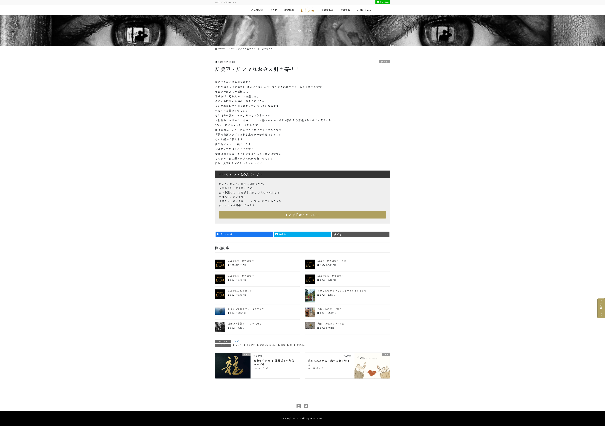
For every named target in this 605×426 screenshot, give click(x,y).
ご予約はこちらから (303, 215)
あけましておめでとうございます (246, 308)
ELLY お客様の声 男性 (331, 260)
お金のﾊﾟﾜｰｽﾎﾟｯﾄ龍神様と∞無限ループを (274, 362)
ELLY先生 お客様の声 (241, 260)
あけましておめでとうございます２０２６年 (341, 290)
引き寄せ (251, 345)
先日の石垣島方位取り (329, 308)
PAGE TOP (590, 410)
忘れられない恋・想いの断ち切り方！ (329, 362)
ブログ (384, 61)
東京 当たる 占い (268, 345)
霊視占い (301, 345)
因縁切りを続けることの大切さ (245, 323)
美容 (283, 345)
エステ (239, 345)
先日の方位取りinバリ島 (330, 323)
